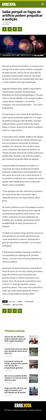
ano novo (12, 301)
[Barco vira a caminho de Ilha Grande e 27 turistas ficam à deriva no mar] (33, 378)
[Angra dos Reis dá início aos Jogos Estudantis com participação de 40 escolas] (33, 391)
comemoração (28, 301)
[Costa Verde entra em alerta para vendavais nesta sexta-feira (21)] (33, 352)
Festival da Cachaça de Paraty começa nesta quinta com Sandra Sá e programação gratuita (15, 364)
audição (19, 301)
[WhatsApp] (20, 29)
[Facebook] (4, 29)
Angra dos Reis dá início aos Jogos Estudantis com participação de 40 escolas (15, 390)
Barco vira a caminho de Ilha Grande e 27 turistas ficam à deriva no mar (15, 378)
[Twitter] (9, 29)
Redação (8, 22)
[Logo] (12, 4)
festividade (6, 305)
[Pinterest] (15, 29)
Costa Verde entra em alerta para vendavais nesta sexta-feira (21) (16, 351)
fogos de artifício (17, 305)
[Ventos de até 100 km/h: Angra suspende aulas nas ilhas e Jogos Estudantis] (33, 339)
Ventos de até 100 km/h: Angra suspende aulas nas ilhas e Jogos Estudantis (15, 338)
